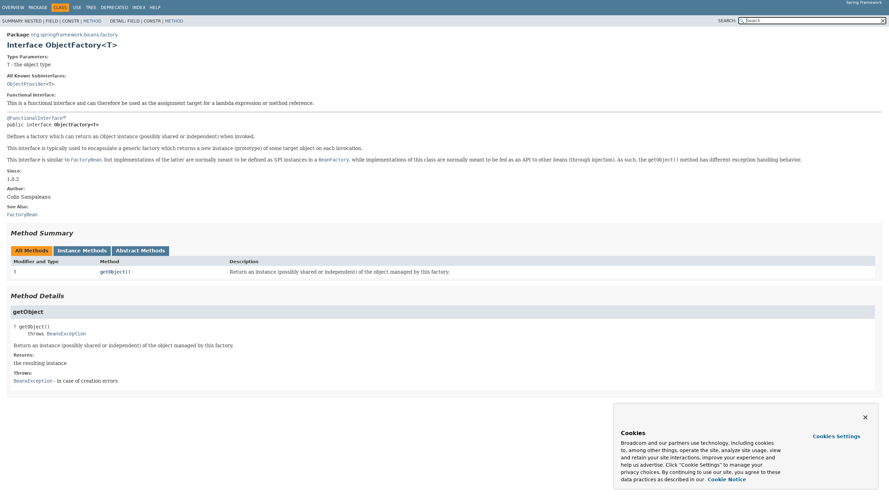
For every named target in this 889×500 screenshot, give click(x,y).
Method (92, 21)
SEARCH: (727, 20)
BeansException (66, 333)
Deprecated (114, 7)
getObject (112, 272)
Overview (13, 7)
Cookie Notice (726, 479)
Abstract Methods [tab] (140, 250)
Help (155, 7)
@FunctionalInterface (35, 118)
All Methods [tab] (31, 250)
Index (139, 7)
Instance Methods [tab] (82, 250)
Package (38, 7)
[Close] (865, 417)
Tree (91, 7)
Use (77, 7)
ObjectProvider (26, 84)
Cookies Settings (836, 436)
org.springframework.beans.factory (74, 35)
